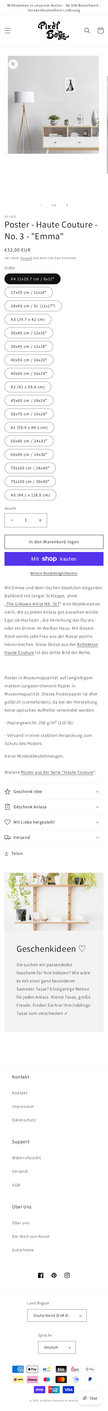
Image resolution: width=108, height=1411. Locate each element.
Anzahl (10, 508)
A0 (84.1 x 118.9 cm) (30, 495)
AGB (16, 1185)
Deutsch (51, 1347)
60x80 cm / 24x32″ (29, 441)
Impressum (23, 1106)
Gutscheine (23, 1250)
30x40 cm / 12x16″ (29, 333)
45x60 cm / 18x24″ (29, 400)
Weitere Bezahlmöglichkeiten (54, 573)
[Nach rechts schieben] (67, 205)
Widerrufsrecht (26, 1157)
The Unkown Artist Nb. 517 (33, 604)
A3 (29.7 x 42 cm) (28, 319)
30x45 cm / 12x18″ (29, 346)
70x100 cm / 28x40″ (30, 468)
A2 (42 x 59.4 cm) (28, 387)
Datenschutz (24, 1120)
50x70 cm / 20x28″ (29, 414)
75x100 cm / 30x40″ (30, 481)
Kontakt (20, 1093)
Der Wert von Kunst (31, 1236)
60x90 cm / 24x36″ (29, 454)
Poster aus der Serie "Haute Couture (57, 772)
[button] (7, 30)
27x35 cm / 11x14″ (28, 292)
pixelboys (46, 1400)
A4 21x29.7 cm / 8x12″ (32, 279)
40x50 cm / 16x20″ (29, 360)
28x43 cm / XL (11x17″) (33, 306)
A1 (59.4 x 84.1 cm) (29, 427)
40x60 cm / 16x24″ (29, 373)
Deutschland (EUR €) (51, 1315)
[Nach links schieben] (40, 205)
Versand (26, 258)
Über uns (21, 1223)
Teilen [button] (17, 853)
